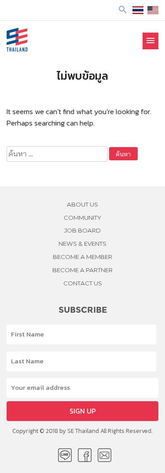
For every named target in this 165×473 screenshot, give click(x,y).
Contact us (82, 283)
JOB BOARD (82, 230)
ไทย (137, 10)
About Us (82, 204)
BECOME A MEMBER (82, 256)
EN (152, 10)
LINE (65, 455)
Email (104, 455)
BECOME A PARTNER (82, 269)
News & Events (82, 243)
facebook (85, 455)
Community (82, 217)
